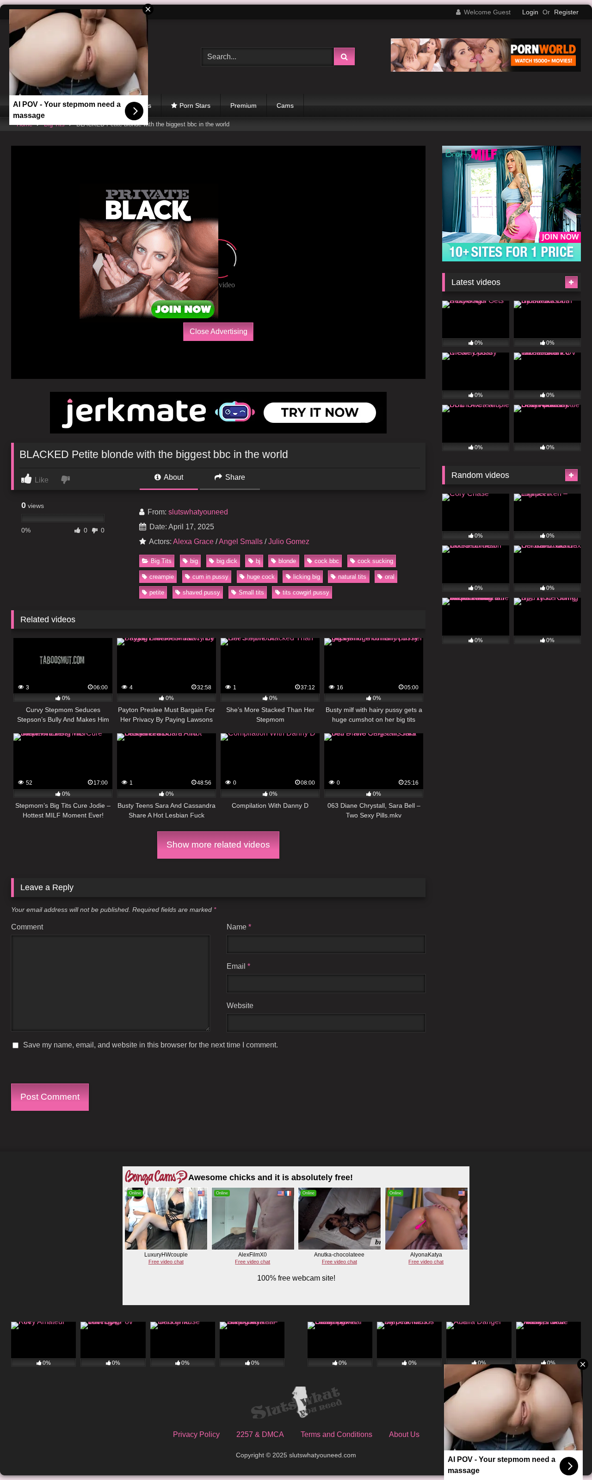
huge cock (261, 576)
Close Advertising (218, 331)
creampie (161, 576)
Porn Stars (194, 105)
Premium (243, 105)
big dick (226, 560)
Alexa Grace (193, 541)
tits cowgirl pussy (306, 592)
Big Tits (161, 560)
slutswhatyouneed (198, 512)
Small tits (251, 592)
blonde (287, 560)
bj (258, 560)
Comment (27, 927)
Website (240, 1005)
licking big (306, 576)
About (172, 477)
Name (239, 927)
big (194, 560)
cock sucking (375, 560)
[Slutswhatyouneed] (296, 1404)
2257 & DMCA (260, 1434)
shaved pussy (201, 592)
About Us (404, 1434)
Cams (285, 105)
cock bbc (326, 560)
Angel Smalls (241, 541)
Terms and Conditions (336, 1434)
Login (530, 12)
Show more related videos (218, 844)
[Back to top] (563, 1452)
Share (234, 477)
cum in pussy (210, 576)
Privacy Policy (196, 1434)
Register (566, 12)
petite (156, 592)
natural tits (352, 576)
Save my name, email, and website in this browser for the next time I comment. (150, 1045)
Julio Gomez (288, 541)
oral (390, 576)
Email (238, 966)
